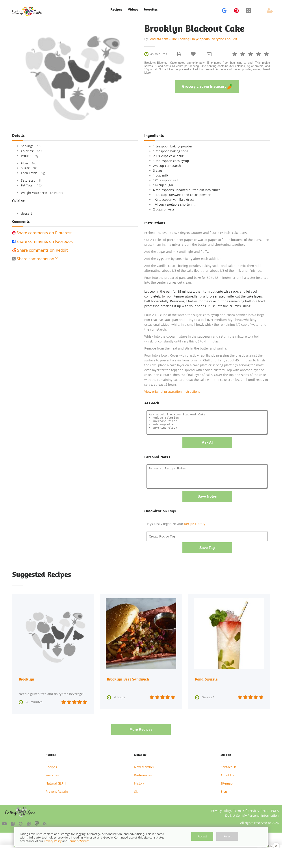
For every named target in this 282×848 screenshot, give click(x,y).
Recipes (51, 767)
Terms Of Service (245, 811)
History (139, 783)
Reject (227, 836)
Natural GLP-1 (56, 783)
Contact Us (228, 767)
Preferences (143, 775)
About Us (227, 775)
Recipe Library (194, 524)
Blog (224, 791)
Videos (133, 9)
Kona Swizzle (206, 679)
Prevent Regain (57, 791)
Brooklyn (26, 679)
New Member (144, 767)
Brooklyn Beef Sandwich (128, 679)
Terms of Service (78, 841)
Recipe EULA (269, 811)
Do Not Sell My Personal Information (252, 815)
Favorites (151, 9)
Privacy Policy (221, 811)
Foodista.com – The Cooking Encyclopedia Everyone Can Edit (193, 39)
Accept (202, 836)
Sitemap (227, 783)
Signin (138, 791)
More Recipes (141, 729)
